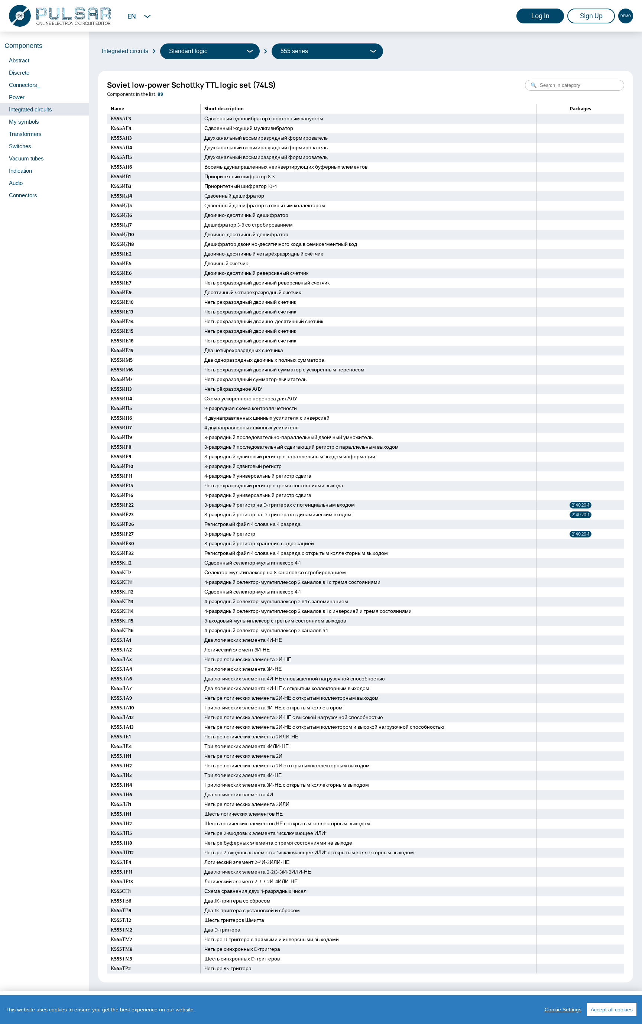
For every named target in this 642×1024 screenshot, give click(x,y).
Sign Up (591, 16)
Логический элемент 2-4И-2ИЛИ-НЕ (246, 862)
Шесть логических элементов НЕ (243, 814)
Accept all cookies (612, 1009)
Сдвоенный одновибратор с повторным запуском (263, 119)
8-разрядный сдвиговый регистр (243, 466)
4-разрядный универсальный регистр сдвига (257, 476)
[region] (321, 1009)
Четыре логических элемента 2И (243, 756)
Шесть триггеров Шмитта (234, 920)
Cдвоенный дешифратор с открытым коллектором (264, 205)
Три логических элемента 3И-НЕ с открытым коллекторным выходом (286, 785)
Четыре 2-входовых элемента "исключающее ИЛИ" (265, 833)
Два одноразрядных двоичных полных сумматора (264, 360)
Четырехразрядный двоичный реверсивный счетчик (267, 283)
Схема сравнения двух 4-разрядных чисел (255, 891)
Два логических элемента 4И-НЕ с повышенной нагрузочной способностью (294, 679)
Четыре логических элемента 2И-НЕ (247, 659)
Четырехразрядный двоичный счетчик (250, 302)
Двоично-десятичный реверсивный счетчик (256, 273)
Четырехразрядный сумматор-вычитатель (255, 379)
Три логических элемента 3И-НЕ (243, 669)
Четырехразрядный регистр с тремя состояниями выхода (273, 486)
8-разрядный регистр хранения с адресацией (259, 543)
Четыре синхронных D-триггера (242, 949)
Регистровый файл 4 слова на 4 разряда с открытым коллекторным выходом (296, 553)
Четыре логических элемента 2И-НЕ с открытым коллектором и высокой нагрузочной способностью (324, 727)
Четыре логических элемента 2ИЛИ (246, 804)
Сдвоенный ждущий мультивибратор (248, 128)
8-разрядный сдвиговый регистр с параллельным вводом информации (289, 457)
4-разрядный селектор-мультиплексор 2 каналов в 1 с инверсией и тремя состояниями (308, 611)
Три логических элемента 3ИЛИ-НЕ (246, 746)
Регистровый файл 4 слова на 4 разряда (252, 524)
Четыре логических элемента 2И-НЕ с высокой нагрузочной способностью (293, 717)
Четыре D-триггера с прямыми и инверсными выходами (271, 939)
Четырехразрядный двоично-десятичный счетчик (263, 321)
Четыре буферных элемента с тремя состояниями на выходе (278, 843)
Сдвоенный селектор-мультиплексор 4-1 (252, 563)
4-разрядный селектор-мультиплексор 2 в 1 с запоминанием (276, 601)
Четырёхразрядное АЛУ (233, 389)
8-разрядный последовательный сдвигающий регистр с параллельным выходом (301, 447)
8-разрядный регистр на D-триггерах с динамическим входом (277, 514)
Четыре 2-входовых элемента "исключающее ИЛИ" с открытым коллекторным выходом (309, 852)
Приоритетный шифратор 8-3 (239, 177)
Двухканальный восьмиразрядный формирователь (266, 138)
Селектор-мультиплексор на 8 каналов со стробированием (275, 572)
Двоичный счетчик (226, 263)
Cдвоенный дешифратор (234, 196)
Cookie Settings (563, 1009)
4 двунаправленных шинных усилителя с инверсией (267, 418)
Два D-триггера (222, 930)
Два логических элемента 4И (238, 795)
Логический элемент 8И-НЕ (237, 650)
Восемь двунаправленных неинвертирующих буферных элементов (285, 167)
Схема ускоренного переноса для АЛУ (250, 399)
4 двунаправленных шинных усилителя (251, 428)
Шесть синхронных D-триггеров (242, 959)
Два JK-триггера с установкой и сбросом (252, 910)
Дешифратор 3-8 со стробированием (248, 225)
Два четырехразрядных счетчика (243, 350)
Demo (625, 16)
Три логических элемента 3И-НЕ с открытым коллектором (273, 708)
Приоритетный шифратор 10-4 (240, 186)
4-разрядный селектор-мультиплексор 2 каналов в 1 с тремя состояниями (292, 582)
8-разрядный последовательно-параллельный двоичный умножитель (288, 437)
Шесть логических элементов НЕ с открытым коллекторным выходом (287, 824)
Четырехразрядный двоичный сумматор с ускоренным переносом (284, 370)
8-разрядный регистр (229, 534)
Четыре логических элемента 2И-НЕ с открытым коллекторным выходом (291, 698)
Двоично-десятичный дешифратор (246, 215)
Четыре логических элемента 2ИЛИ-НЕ (251, 737)
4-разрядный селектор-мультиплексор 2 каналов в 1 (266, 630)
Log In (540, 16)
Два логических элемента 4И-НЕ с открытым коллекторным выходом (286, 688)
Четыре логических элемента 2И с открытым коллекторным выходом (287, 766)
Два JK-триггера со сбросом (237, 901)
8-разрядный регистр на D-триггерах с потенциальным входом (279, 505)
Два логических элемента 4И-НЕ (243, 640)
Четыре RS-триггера (228, 968)
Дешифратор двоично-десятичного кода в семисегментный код (280, 244)
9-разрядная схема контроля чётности (250, 408)
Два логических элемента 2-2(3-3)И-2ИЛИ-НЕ (257, 872)
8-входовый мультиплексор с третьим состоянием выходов (275, 621)
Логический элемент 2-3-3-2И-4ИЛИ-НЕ (251, 881)
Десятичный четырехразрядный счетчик (252, 292)
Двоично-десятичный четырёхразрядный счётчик (263, 254)
